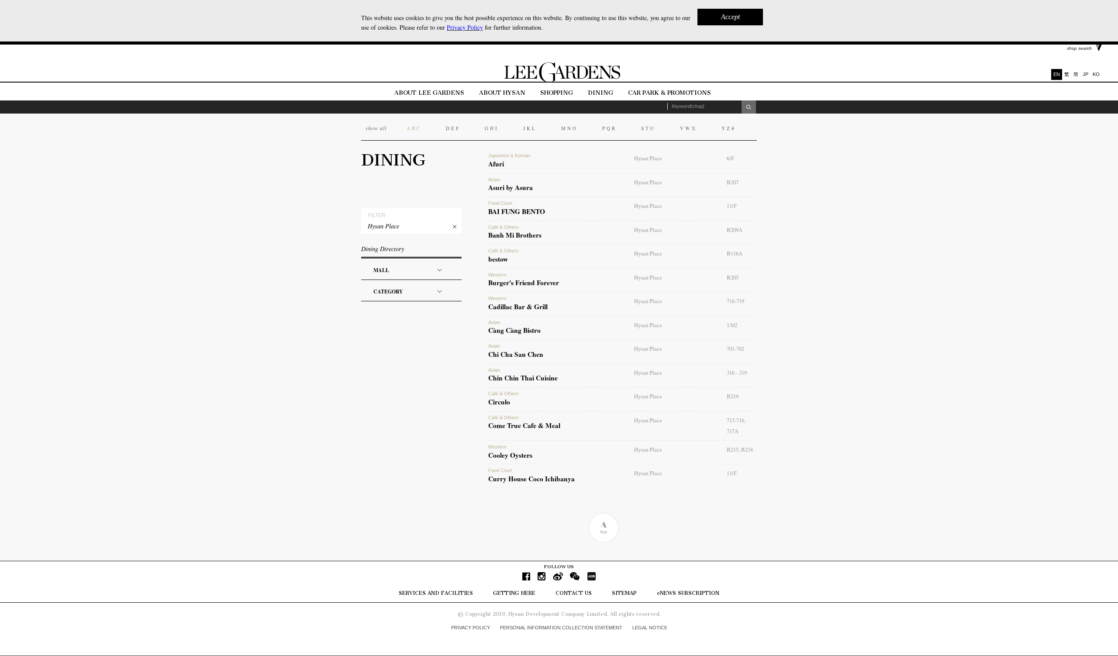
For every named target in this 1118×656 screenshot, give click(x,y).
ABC (414, 128)
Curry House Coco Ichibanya (531, 475)
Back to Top (603, 527)
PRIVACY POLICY (470, 627)
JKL (530, 128)
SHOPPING (556, 93)
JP (1085, 74)
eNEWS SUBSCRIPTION (688, 593)
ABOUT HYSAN (503, 93)
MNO (569, 128)
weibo (558, 576)
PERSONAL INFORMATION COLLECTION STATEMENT (561, 627)
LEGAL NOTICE (649, 627)
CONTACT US (574, 593)
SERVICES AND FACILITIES (436, 593)
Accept (730, 17)
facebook (526, 576)
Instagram (541, 576)
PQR (609, 128)
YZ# (728, 128)
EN (1056, 74)
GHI (492, 128)
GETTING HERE (514, 593)
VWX (688, 128)
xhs (591, 576)
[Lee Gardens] (559, 80)
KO (1096, 74)
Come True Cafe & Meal (524, 423)
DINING (600, 93)
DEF (453, 128)
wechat (575, 576)
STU (648, 128)
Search (749, 107)
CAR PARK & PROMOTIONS (669, 93)
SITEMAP (624, 593)
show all (376, 127)
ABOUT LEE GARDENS (429, 93)
